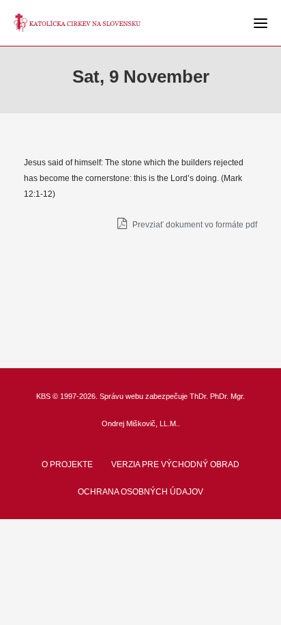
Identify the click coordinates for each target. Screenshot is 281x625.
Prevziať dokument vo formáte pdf (193, 225)
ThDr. (199, 396)
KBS (43, 396)
